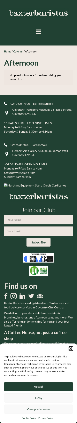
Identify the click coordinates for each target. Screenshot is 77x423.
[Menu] (38, 31)
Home (7, 51)
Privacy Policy (45, 418)
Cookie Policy (29, 418)
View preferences (39, 409)
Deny (38, 398)
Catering (18, 51)
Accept (38, 386)
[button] (71, 349)
